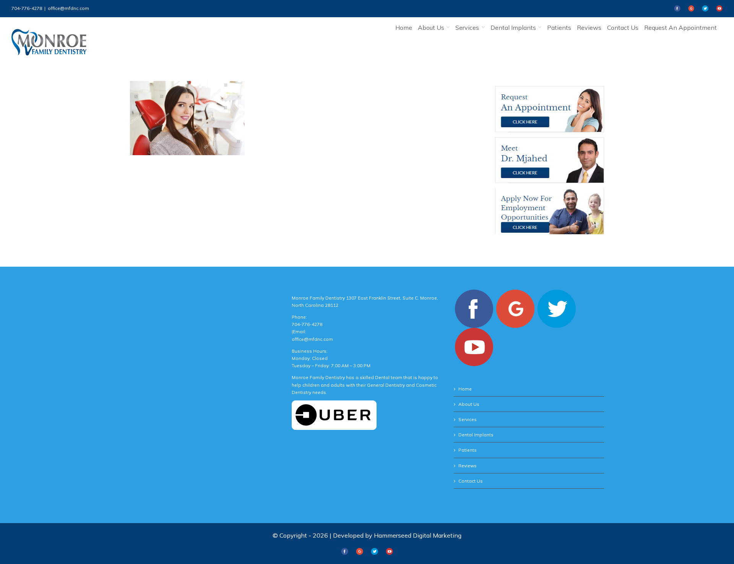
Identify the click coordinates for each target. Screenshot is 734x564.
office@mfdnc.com (68, 8)
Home (465, 389)
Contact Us (470, 481)
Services (467, 419)
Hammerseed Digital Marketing (417, 535)
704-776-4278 (26, 8)
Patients (467, 450)
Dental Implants (476, 435)
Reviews (467, 465)
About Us (468, 404)
